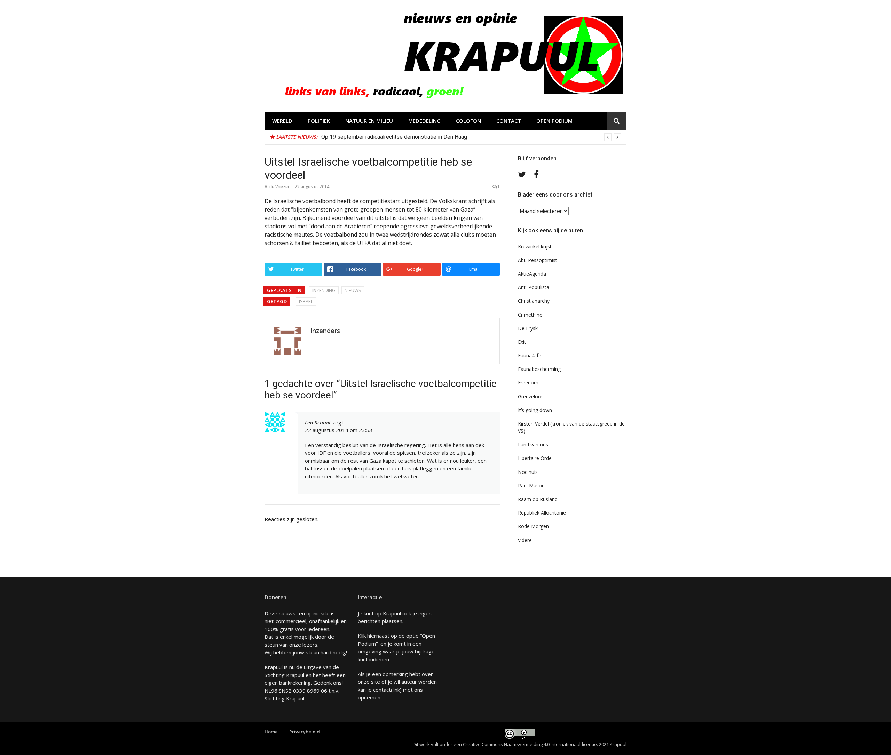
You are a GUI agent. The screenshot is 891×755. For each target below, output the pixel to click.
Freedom (528, 382)
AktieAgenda (532, 273)
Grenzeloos (531, 396)
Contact (508, 120)
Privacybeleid (304, 732)
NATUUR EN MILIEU (369, 120)
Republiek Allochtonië (542, 512)
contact (382, 689)
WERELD (282, 120)
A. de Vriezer (277, 187)
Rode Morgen (533, 526)
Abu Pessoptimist (537, 260)
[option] (471, 137)
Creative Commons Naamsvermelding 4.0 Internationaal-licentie (530, 744)
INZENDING (324, 290)
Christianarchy (534, 300)
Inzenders (325, 330)
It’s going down (535, 410)
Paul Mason (531, 485)
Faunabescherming (539, 369)
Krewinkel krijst (535, 246)
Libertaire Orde (535, 458)
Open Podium (554, 120)
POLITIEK (319, 120)
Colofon (468, 120)
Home (271, 732)
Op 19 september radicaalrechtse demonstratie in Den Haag (394, 137)
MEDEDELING (424, 120)
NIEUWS (353, 290)
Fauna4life (529, 355)
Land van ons (533, 444)
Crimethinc (530, 314)
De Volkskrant (448, 201)
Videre (525, 540)
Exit (522, 342)
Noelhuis (528, 472)
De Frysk (528, 328)
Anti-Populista (533, 287)
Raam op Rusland (538, 499)
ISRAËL (306, 301)
